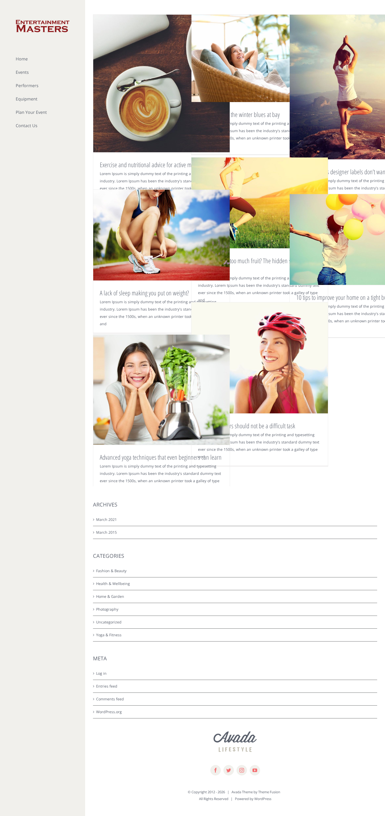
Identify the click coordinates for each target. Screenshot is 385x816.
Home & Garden (110, 596)
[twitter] (228, 770)
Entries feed (106, 686)
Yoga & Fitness (109, 634)
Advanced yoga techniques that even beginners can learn (161, 457)
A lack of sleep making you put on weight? (144, 292)
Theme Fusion (269, 792)
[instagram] (241, 770)
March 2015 (106, 532)
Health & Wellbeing (113, 583)
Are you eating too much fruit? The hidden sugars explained (250, 264)
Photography (107, 609)
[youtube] (255, 770)
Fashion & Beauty (111, 570)
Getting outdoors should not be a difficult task (246, 425)
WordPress (262, 798)
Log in (101, 673)
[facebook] (215, 770)
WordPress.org (109, 711)
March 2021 (106, 519)
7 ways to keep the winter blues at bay (239, 114)
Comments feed (110, 698)
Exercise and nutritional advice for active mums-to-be (156, 164)
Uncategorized (109, 622)
